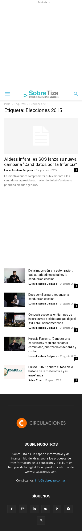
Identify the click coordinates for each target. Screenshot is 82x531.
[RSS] (57, 509)
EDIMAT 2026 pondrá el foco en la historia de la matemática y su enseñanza (50, 371)
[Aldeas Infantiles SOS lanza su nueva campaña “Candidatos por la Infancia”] (41, 136)
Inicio (7, 104)
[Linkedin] (34, 509)
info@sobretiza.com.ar (50, 480)
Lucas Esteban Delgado (18, 170)
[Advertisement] (41, 45)
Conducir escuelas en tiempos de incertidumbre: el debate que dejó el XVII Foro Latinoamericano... (52, 319)
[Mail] (45, 509)
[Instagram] (23, 509)
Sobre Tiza (35, 380)
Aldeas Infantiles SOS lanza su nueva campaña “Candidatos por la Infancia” (40, 162)
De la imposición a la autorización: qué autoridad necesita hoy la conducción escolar (50, 275)
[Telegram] (68, 509)
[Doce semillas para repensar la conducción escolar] (14, 300)
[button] (7, 94)
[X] (41, 520)
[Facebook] (11, 509)
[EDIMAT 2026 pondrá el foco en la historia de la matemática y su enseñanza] (14, 372)
